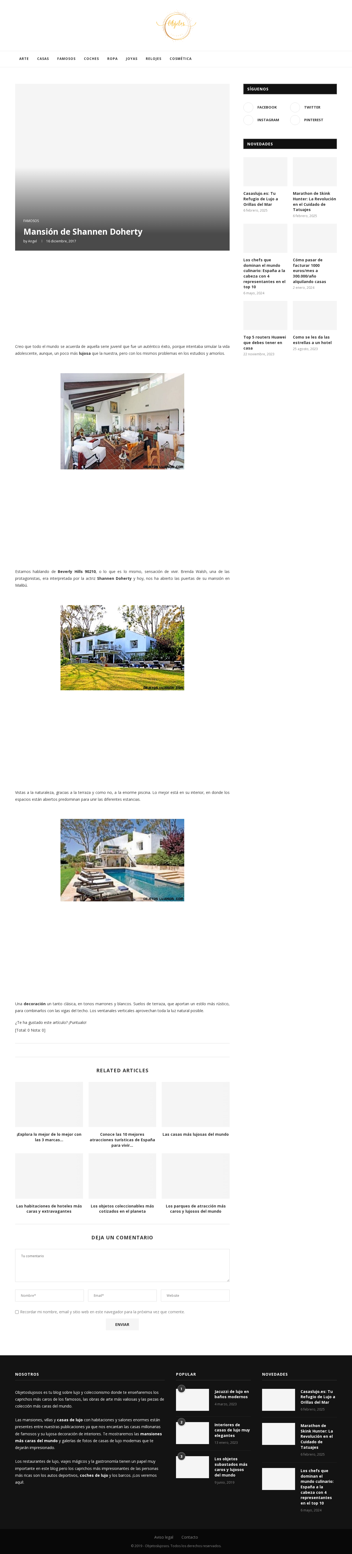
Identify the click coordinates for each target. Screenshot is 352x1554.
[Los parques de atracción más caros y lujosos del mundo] (196, 1175)
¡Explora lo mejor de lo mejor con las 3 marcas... (49, 1137)
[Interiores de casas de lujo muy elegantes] (192, 1433)
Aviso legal (163, 1537)
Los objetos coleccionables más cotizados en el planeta (122, 1208)
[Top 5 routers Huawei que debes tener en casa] (265, 315)
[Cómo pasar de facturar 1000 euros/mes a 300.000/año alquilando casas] (315, 238)
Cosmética (181, 58)
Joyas (132, 58)
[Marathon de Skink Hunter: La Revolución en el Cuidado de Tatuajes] (315, 172)
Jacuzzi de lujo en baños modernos (232, 1394)
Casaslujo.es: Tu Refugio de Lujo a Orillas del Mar (260, 199)
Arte (24, 58)
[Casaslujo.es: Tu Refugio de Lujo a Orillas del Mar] (265, 172)
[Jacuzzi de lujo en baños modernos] (192, 1400)
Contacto (190, 1537)
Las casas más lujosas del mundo (196, 1134)
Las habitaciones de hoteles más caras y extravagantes (49, 1208)
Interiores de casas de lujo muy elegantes (232, 1430)
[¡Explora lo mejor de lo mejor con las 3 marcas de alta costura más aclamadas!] (49, 1104)
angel (32, 241)
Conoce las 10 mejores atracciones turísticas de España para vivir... (122, 1140)
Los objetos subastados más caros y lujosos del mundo (231, 1467)
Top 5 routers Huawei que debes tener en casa (264, 342)
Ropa (112, 58)
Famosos (66, 58)
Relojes (153, 58)
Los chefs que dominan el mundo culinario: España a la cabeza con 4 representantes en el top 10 (264, 273)
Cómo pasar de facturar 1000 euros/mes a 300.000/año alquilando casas (309, 270)
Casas (43, 58)
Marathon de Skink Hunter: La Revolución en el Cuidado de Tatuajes (314, 201)
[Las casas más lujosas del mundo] (196, 1104)
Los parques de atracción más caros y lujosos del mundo (196, 1208)
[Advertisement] (122, 296)
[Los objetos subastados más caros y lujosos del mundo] (192, 1467)
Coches (91, 58)
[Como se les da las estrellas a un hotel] (315, 315)
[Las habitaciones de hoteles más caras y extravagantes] (49, 1175)
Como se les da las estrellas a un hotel (312, 339)
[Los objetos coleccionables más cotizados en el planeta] (122, 1175)
